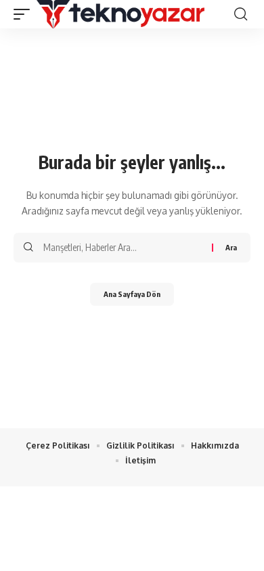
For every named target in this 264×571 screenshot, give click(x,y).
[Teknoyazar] (120, 14)
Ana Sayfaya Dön (132, 294)
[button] (25, 14)
